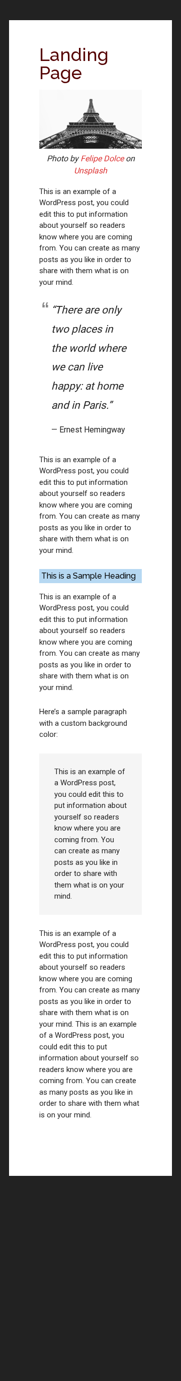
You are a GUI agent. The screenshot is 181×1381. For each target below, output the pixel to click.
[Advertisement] (90, 1286)
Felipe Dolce (102, 158)
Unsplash (90, 170)
